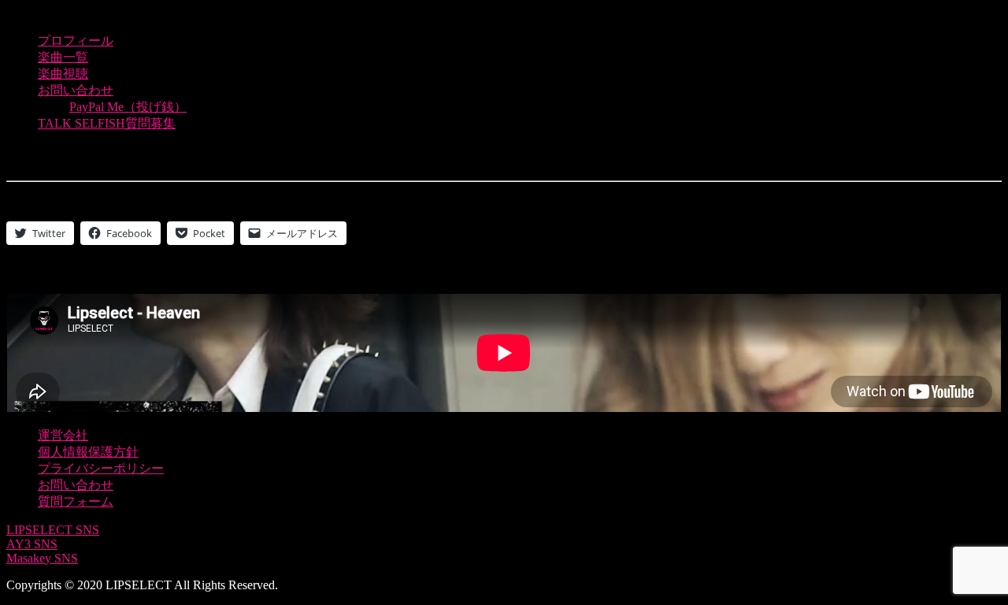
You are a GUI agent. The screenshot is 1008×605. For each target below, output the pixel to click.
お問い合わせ (75, 90)
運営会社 (63, 435)
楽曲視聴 (63, 73)
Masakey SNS (42, 558)
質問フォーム (75, 501)
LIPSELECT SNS (52, 529)
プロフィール (75, 40)
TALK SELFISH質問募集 (107, 123)
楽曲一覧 (63, 57)
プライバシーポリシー (101, 468)
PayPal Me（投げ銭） (128, 106)
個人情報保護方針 (88, 451)
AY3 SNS (31, 544)
